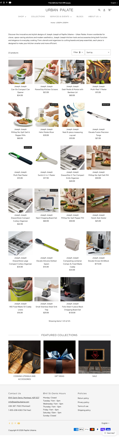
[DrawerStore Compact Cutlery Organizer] (20, 200)
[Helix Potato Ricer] (46, 115)
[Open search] (99, 10)
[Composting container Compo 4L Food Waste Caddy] (72, 243)
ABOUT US (93, 16)
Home (53, 22)
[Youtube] (10, 3)
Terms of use (83, 406)
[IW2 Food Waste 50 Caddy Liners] (20, 289)
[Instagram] (3, 3)
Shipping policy (84, 410)
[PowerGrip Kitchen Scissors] (46, 72)
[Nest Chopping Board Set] (46, 200)
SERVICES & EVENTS (60, 16)
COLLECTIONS (38, 16)
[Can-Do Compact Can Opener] (20, 72)
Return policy (83, 398)
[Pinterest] (7, 3)
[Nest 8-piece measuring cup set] (72, 115)
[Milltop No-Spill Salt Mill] (98, 158)
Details (68, 3)
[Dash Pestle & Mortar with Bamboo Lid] (72, 72)
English (113, 3)
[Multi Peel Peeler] (20, 158)
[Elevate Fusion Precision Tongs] (98, 115)
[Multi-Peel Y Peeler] (98, 72)
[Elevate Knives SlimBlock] (98, 243)
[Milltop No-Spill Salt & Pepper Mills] (20, 115)
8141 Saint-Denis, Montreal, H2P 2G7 (23, 398)
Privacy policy (83, 402)
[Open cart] (109, 10)
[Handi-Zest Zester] (98, 200)
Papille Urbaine (30, 430)
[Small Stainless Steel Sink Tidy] (46, 289)
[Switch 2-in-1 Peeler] (46, 158)
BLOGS (80, 16)
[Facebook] (1, 3)
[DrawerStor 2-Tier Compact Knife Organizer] (72, 158)
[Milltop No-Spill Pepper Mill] (72, 200)
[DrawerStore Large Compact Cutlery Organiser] (20, 243)
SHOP (21, 16)
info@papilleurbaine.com (18, 402)
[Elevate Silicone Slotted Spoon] (46, 243)
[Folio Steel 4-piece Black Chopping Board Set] (72, 289)
